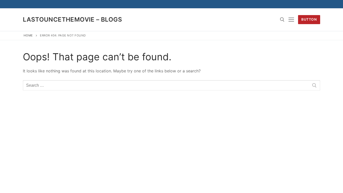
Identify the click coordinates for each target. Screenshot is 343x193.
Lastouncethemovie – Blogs (72, 19)
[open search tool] (282, 19)
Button (309, 19)
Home (28, 35)
